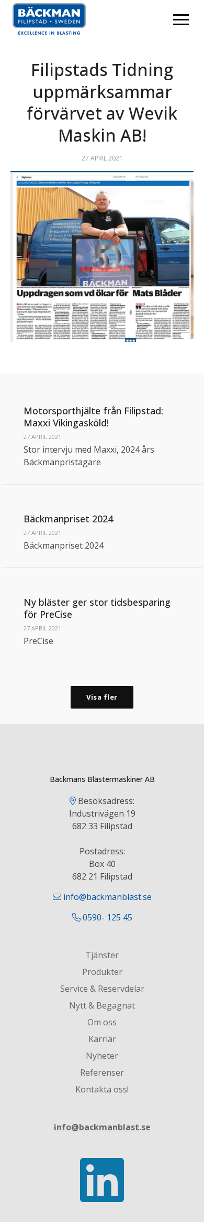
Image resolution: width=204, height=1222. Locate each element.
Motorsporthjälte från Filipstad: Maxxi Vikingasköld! (93, 416)
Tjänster (102, 955)
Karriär (102, 1039)
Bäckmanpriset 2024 (68, 518)
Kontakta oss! (102, 1089)
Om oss (102, 1022)
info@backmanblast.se (107, 897)
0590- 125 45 (107, 917)
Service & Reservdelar (102, 988)
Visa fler (102, 697)
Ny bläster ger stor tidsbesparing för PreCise (97, 608)
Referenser (102, 1072)
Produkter (102, 972)
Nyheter (102, 1056)
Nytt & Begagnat (102, 1005)
